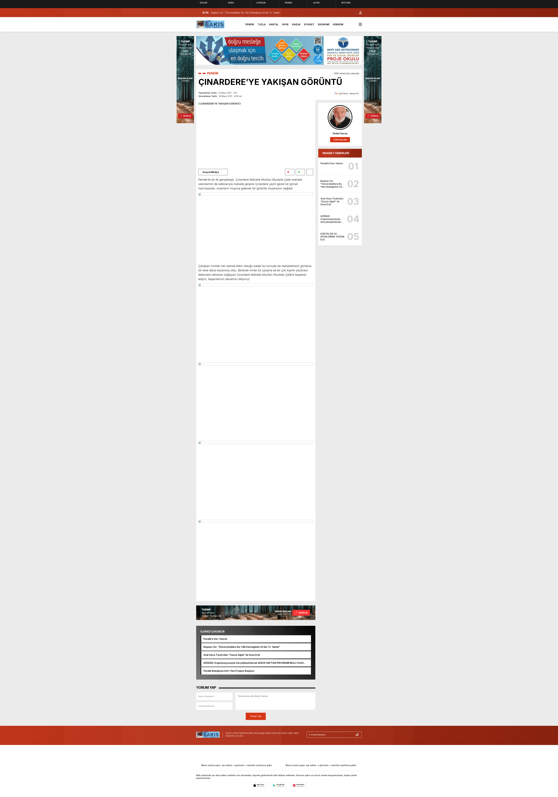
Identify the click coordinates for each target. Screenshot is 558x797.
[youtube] (284, 754)
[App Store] (259, 785)
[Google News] (346, 93)
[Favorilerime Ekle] (309, 172)
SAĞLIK (296, 24)
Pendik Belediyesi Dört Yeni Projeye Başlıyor (228, 670)
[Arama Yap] (353, 12)
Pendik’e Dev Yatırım (215, 638)
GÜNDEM (338, 24)
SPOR (285, 24)
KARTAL (274, 24)
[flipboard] (294, 754)
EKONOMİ (323, 24)
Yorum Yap (255, 716)
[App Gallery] (299, 785)
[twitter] (265, 754)
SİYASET (309, 24)
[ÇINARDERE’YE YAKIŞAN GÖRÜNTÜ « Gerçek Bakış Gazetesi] (210, 24)
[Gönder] (358, 735)
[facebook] (256, 754)
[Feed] (304, 754)
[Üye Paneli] (359, 12)
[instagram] (275, 754)
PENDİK (249, 24)
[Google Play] (279, 785)
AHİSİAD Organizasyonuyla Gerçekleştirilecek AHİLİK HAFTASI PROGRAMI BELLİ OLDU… (254, 662)
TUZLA (262, 24)
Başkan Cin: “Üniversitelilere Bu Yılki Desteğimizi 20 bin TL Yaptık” (241, 646)
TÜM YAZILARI (340, 140)
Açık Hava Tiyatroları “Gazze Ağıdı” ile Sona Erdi (231, 654)
